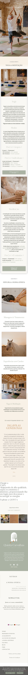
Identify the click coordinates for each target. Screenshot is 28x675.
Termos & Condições (14, 657)
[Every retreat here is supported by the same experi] (5, 518)
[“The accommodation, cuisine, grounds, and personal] (23, 518)
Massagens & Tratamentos (14, 317)
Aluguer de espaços (9, 638)
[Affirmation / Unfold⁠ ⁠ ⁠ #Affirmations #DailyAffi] (14, 518)
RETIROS (13, 576)
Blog (3, 645)
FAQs (3, 647)
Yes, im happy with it (10, 673)
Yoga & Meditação (13, 403)
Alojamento (6, 636)
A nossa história (8, 640)
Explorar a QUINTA (9, 499)
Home (4, 631)
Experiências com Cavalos (14, 361)
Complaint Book (6, 666)
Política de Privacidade (15, 653)
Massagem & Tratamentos (19, 588)
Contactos (6, 649)
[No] (26, 670)
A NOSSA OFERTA (13, 582)
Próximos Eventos (8, 633)
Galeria (5, 642)
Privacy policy (20, 673)
